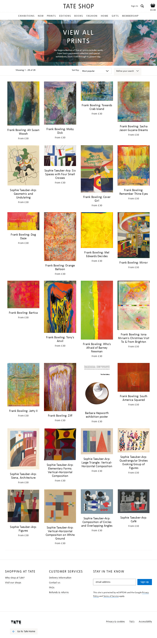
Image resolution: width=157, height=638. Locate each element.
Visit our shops (13, 582)
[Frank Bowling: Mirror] (134, 235)
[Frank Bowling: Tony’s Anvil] (60, 307)
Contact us (54, 582)
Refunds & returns (59, 592)
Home (104, 15)
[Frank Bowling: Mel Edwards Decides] (97, 230)
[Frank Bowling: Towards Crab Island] (97, 91)
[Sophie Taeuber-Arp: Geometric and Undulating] (23, 166)
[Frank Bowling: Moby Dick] (60, 103)
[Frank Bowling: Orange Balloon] (60, 237)
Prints (51, 15)
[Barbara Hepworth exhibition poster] (97, 386)
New (41, 15)
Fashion (92, 15)
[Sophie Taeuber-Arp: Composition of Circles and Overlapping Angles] (97, 502)
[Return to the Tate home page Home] (78, 6)
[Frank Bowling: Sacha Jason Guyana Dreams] (134, 102)
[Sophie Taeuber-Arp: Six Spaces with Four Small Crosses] (60, 156)
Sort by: (75, 70)
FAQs (51, 587)
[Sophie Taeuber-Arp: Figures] (23, 506)
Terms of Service (111, 596)
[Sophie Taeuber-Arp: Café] (134, 501)
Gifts (115, 15)
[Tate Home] (26, 622)
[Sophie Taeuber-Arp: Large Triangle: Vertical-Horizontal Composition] (97, 441)
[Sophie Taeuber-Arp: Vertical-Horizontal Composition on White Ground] (60, 506)
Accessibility (145, 621)
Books (78, 15)
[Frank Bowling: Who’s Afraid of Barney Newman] (97, 311)
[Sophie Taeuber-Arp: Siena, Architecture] (23, 449)
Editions (65, 15)
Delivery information (60, 577)
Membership (130, 15)
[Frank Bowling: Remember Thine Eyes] (134, 166)
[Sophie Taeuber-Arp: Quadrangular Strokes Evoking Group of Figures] (134, 440)
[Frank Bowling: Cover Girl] (97, 169)
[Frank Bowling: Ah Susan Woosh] (23, 104)
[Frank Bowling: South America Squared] (134, 378)
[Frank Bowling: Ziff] (60, 387)
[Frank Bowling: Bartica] (23, 295)
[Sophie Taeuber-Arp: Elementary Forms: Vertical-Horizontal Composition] (60, 445)
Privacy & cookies (115, 621)
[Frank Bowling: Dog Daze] (23, 221)
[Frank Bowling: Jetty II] (23, 385)
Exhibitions (26, 15)
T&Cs (132, 621)
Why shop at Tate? (15, 577)
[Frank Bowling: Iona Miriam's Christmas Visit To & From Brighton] (134, 306)
